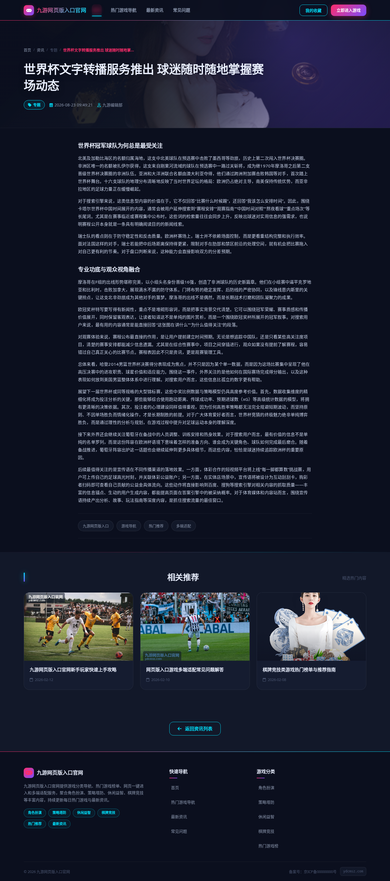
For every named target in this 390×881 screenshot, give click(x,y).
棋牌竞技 (266, 831)
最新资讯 (154, 10)
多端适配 (183, 525)
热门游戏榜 (268, 845)
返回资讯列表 (198, 729)
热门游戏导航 (123, 10)
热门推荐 (156, 525)
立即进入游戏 (349, 10)
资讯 (40, 49)
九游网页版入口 (96, 525)
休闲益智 (266, 816)
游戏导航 (128, 525)
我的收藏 (313, 10)
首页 (97, 10)
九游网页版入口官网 (60, 772)
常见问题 (181, 10)
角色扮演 (266, 787)
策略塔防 (266, 802)
